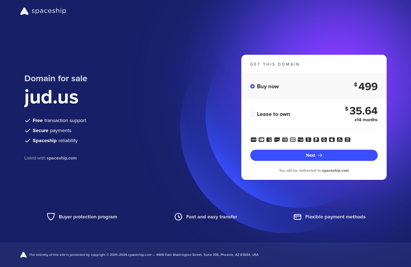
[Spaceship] (43, 11)
